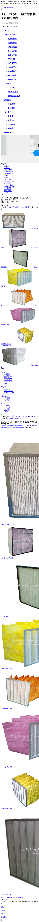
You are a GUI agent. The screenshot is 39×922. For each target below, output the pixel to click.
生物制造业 (12, 43)
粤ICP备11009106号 (14, 418)
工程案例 (4, 372)
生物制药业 (8, 376)
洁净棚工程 (12, 67)
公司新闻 (11, 108)
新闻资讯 (7, 100)
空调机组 (11, 59)
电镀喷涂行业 (13, 71)
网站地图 (10, 7)
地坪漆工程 (12, 63)
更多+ (6, 383)
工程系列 (11, 88)
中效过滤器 (12, 897)
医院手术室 (12, 79)
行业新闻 (11, 104)
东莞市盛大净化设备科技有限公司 (22, 416)
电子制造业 (12, 39)
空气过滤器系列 (14, 96)
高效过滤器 (4, 897)
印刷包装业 (12, 47)
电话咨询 (4, 913)
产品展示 (7, 83)
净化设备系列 (13, 92)
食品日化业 (12, 51)
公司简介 (11, 116)
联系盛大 (11, 128)
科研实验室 (12, 75)
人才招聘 (11, 124)
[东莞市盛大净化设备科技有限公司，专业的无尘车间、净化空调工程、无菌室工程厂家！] (1, 9)
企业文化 (11, 120)
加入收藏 (4, 7)
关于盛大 (7, 112)
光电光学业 (12, 55)
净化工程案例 (9, 35)
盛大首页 (7, 30)
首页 (9, 207)
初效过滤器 (19, 897)
